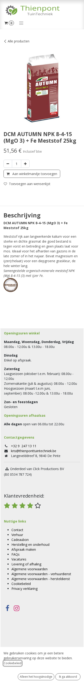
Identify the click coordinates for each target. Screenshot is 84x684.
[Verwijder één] (8, 164)
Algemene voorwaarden (29, 569)
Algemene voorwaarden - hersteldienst (40, 579)
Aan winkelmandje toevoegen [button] (34, 174)
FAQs (15, 554)
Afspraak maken (23, 549)
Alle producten (18, 41)
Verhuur (17, 535)
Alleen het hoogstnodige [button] (36, 677)
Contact (17, 530)
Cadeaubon (20, 539)
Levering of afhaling (26, 564)
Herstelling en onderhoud (30, 544)
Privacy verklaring (24, 588)
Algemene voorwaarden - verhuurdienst (41, 574)
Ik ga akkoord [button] (68, 677)
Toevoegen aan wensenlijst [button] (29, 184)
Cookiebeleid (21, 583)
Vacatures (18, 559)
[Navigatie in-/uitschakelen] (21, 22)
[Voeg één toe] (25, 164)
